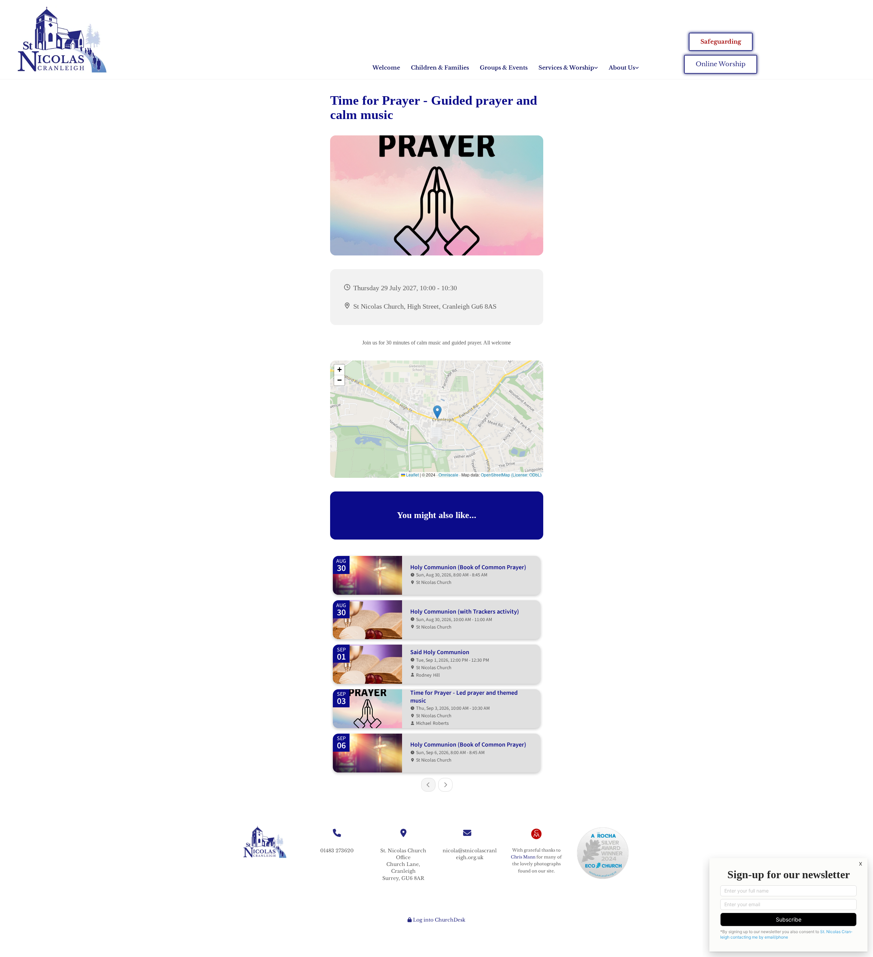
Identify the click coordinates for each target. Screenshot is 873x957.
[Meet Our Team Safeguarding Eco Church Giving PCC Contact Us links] (637, 68)
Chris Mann (523, 856)
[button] (721, 42)
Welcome (386, 67)
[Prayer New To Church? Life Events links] (596, 68)
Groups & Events (504, 67)
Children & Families (440, 67)
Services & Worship (566, 67)
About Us (622, 67)
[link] (568, 68)
